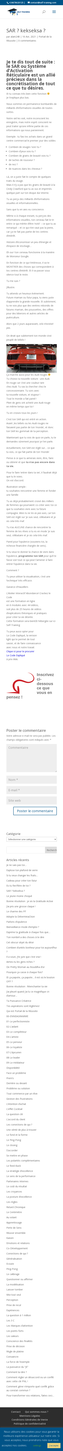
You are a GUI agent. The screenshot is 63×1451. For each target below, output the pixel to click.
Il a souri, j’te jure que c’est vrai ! (23, 956)
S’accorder (12, 1150)
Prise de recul (13, 1305)
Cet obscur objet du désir (20, 942)
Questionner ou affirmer (19, 1279)
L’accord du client (15, 1119)
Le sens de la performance (20, 1176)
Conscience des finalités (19, 1341)
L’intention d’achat (16, 1104)
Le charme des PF (16, 911)
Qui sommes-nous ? (36, 1411)
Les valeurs (12, 1336)
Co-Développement (17, 1248)
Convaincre (12, 1356)
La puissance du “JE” (17, 1366)
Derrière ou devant (16, 1083)
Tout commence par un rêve (21, 1093)
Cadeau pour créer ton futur (21, 880)
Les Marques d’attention (19, 1325)
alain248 (15, 36)
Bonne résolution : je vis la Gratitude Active (29, 901)
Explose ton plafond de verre (22, 870)
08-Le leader (13, 1057)
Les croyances (14, 1191)
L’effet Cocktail (14, 1109)
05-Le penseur (14, 1042)
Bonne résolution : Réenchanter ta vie (26, 986)
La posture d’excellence (19, 1196)
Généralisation (14, 1258)
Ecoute (10, 1263)
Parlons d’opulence (16, 921)
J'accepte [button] (53, 1445)
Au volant (11, 1217)
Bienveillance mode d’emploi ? (22, 927)
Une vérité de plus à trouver (21, 1129)
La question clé (14, 1114)
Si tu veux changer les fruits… (22, 875)
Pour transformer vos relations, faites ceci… (30, 1395)
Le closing (11, 1145)
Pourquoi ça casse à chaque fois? (24, 972)
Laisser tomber (14, 1289)
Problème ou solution (18, 1088)
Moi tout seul (13, 1294)
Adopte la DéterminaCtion (20, 916)
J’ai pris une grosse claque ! (20, 906)
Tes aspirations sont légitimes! (22, 1006)
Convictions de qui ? (17, 1253)
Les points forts (15, 1330)
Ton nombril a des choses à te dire (25, 937)
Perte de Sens (14, 1227)
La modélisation (15, 1284)
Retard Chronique (15, 1207)
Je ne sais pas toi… (16, 865)
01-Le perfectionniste (18, 1021)
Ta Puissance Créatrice (18, 1000)
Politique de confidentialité (30, 1423)
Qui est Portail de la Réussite (22, 1011)
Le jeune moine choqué (19, 896)
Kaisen (10, 1238)
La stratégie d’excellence (19, 1171)
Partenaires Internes (17, 1181)
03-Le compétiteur (16, 1031)
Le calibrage (12, 1274)
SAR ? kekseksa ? (15, 890)
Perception (12, 1299)
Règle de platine (15, 1351)
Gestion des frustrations (19, 1098)
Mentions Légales (29, 1415)
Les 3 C (10, 1320)
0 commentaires (27, 40)
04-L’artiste (12, 1036)
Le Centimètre (14, 1212)
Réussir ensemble (16, 1232)
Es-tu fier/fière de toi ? (18, 885)
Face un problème (16, 1073)
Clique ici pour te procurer (20, 651)
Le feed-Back (13, 1165)
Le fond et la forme (17, 1134)
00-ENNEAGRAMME (17, 1016)
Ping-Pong (12, 1268)
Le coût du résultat (16, 1186)
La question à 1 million (18, 1315)
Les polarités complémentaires (23, 1160)
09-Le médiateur (15, 1062)
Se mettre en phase (17, 1155)
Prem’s (10, 1078)
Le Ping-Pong (13, 1140)
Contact (16, 1411)
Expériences (12, 1310)
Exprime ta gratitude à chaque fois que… (28, 932)
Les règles (11, 1202)
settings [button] (37, 1445)
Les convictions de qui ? (19, 1124)
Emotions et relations (18, 1243)
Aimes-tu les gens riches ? (20, 961)
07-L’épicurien (13, 1052)
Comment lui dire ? (16, 1372)
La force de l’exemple (18, 1361)
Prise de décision (15, 1346)
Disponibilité (13, 1067)
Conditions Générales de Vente (30, 1419)
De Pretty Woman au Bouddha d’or (25, 967)
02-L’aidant (12, 1026)
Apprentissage (14, 1222)
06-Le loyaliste (14, 1047)
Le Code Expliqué (15, 655)
